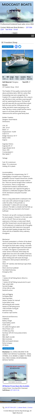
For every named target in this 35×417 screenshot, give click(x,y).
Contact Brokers (8, 47)
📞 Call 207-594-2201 (9, 407)
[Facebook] (16, 46)
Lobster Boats (22, 407)
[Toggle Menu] (32, 36)
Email (16, 29)
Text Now (8, 29)
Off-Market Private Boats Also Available (15, 386)
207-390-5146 (14, 390)
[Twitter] (19, 46)
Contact (30, 407)
